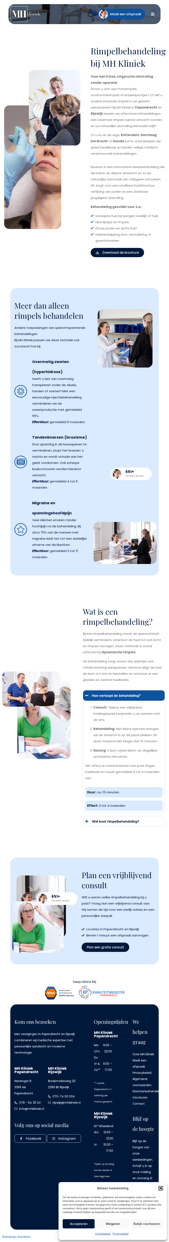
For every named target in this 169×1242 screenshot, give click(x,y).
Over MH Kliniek (143, 1054)
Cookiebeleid (102, 1233)
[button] (161, 1188)
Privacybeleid (120, 1233)
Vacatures (140, 1097)
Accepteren (79, 1224)
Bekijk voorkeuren (146, 1224)
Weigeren (113, 1224)
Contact (139, 1104)
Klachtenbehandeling (148, 1091)
